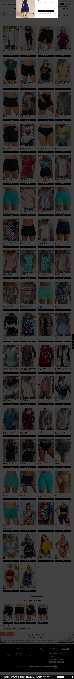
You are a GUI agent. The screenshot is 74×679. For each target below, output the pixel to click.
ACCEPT (60, 677)
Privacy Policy (38, 677)
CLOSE (69, 677)
